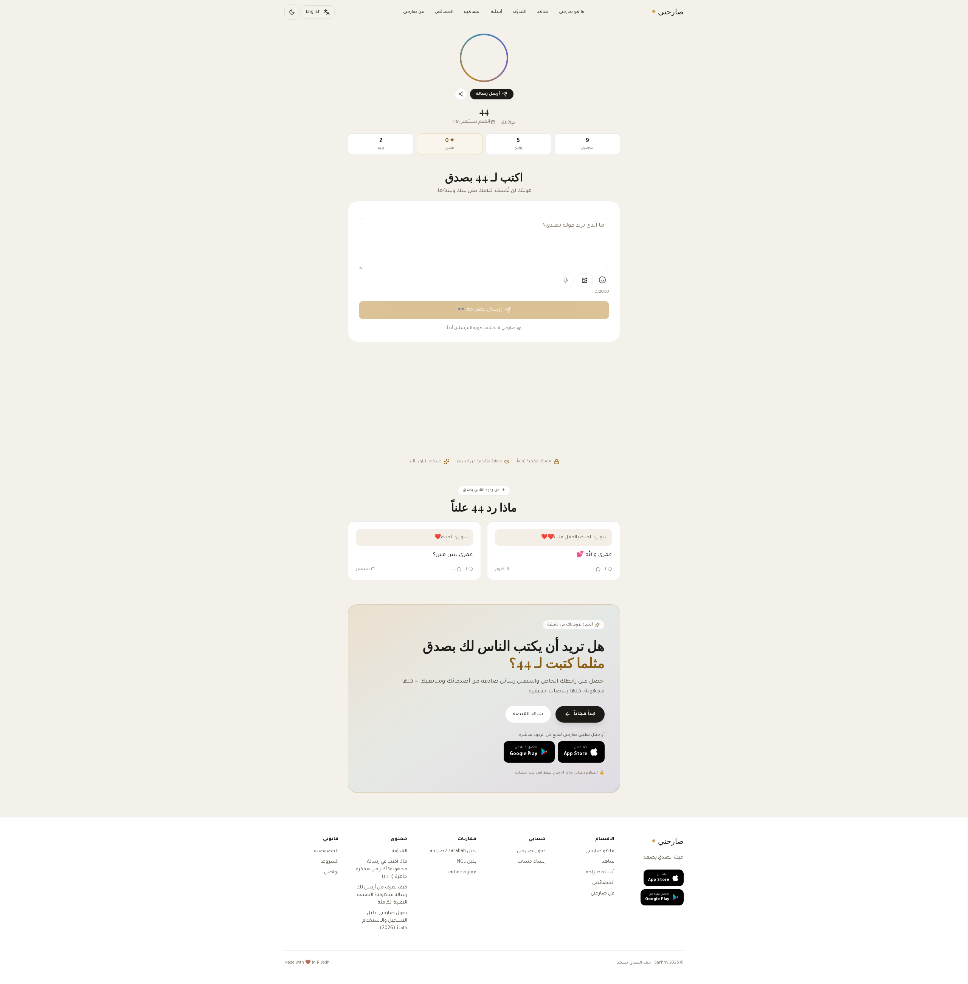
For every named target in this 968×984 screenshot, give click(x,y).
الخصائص (444, 12)
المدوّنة (519, 12)
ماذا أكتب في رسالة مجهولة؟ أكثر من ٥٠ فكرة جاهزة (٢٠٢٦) (381, 869)
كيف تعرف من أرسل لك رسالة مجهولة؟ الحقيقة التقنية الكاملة (382, 895)
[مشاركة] (461, 94)
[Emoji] (602, 280)
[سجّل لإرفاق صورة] (585, 280)
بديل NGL (466, 862)
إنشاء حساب (532, 862)
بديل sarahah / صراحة (453, 851)
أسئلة (496, 12)
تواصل (331, 872)
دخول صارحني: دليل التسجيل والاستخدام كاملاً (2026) (384, 921)
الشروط (329, 862)
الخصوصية (326, 851)
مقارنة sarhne (461, 872)
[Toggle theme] (291, 12)
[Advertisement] (484, 401)
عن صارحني (413, 12)
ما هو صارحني (571, 12)
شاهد (542, 12)
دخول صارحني (531, 851)
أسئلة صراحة (600, 872)
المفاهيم (472, 12)
